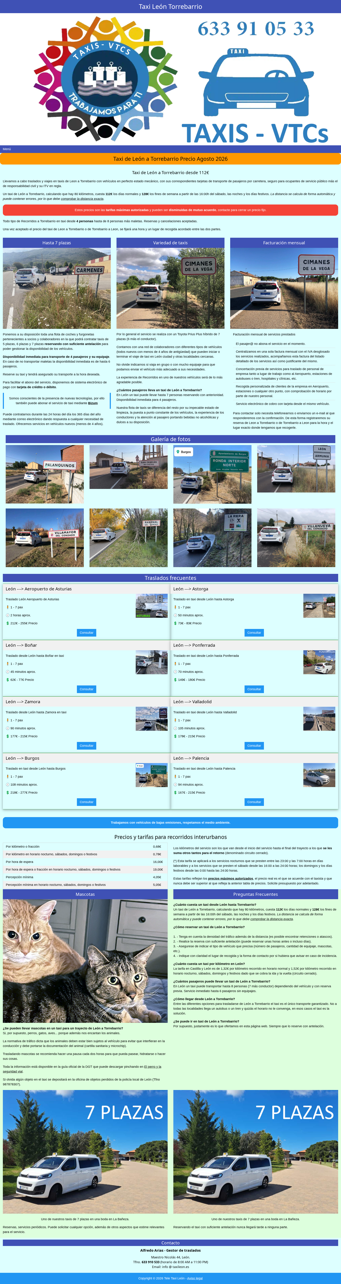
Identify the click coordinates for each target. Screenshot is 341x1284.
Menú (7, 149)
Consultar (86, 632)
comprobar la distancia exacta (82, 199)
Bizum (93, 403)
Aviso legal (195, 1278)
